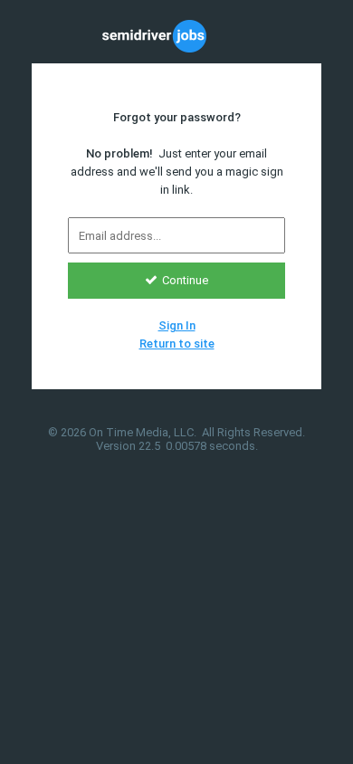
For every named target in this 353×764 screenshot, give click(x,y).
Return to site (177, 343)
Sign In (177, 325)
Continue (185, 280)
